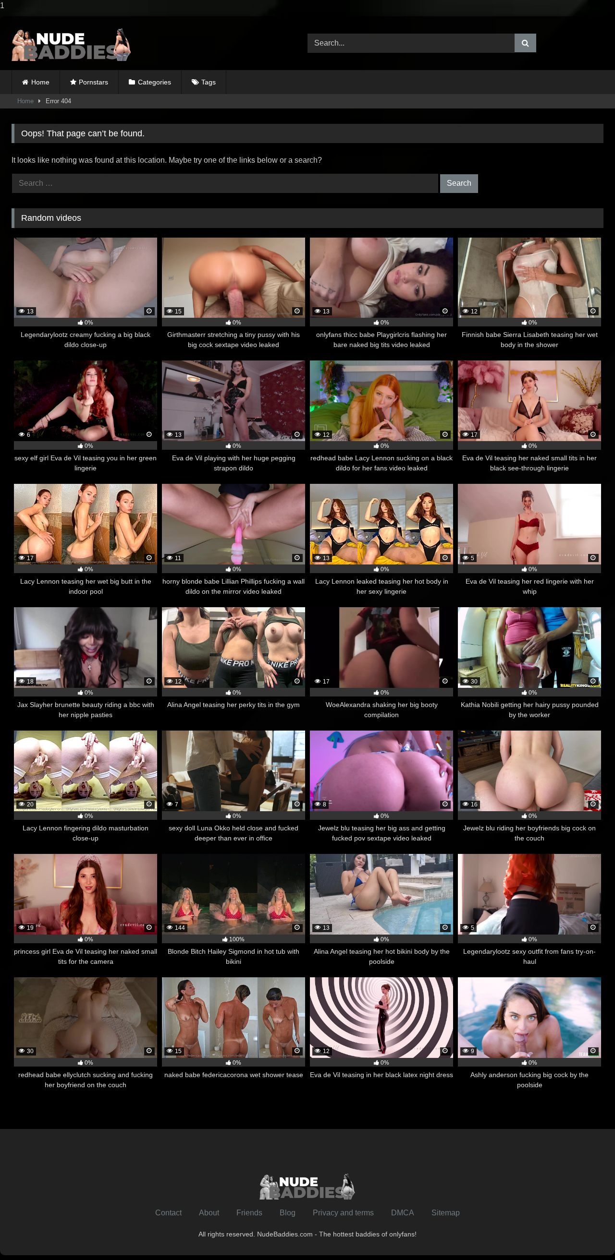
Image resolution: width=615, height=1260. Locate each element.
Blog (287, 1213)
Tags (208, 82)
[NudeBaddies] (72, 43)
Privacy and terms (343, 1213)
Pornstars (93, 82)
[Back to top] (585, 1233)
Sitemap (445, 1213)
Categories (154, 82)
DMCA (402, 1213)
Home (40, 82)
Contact (168, 1213)
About (209, 1213)
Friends (249, 1213)
